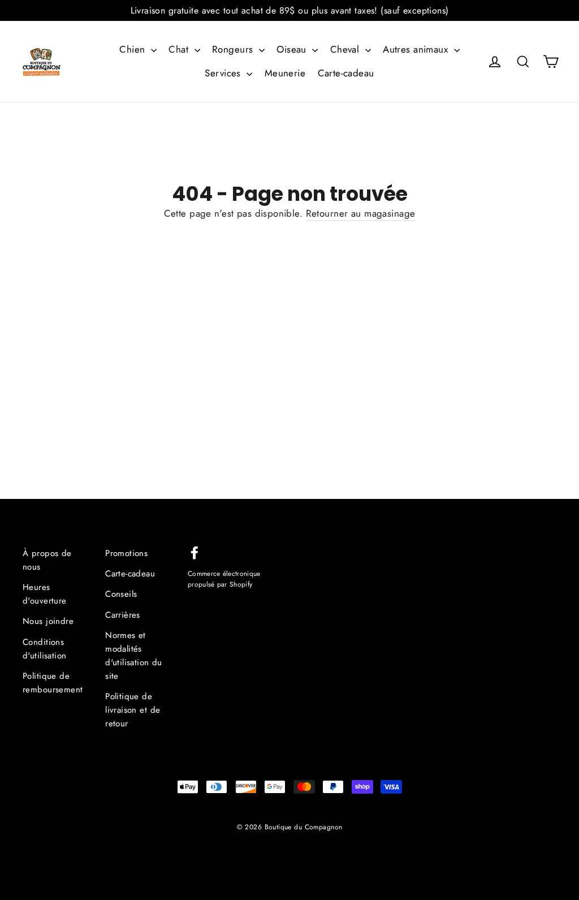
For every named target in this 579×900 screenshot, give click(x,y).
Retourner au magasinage (361, 213)
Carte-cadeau (346, 73)
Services (224, 73)
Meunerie (285, 73)
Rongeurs (234, 49)
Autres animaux (417, 49)
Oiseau (292, 49)
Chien (133, 49)
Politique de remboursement (53, 683)
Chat (179, 49)
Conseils (121, 594)
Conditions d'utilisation (45, 649)
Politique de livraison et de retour (132, 710)
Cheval (346, 49)
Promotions (126, 553)
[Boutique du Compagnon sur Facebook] (194, 551)
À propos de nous (47, 560)
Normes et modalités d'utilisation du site (133, 655)
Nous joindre (48, 621)
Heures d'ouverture (45, 594)
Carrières (122, 615)
